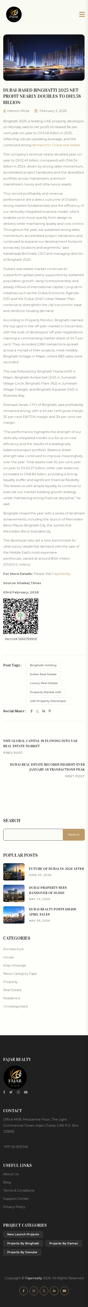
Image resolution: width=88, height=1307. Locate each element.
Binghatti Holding (43, 665)
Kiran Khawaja (14, 965)
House (8, 957)
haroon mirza (18, 111)
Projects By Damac (63, 1243)
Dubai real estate (43, 674)
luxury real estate (44, 683)
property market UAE (45, 692)
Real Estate (12, 990)
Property (10, 982)
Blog (7, 1182)
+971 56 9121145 (15, 1147)
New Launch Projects (23, 1234)
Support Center (16, 1199)
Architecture (13, 949)
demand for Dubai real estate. (56, 145)
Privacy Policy (14, 1207)
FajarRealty (61, 574)
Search (11, 820)
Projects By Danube (22, 1252)
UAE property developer (48, 701)
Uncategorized (15, 1006)
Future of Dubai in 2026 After (56, 869)
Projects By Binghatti (23, 1243)
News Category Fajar (20, 974)
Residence (11, 998)
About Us (11, 1174)
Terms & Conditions (18, 1190)
